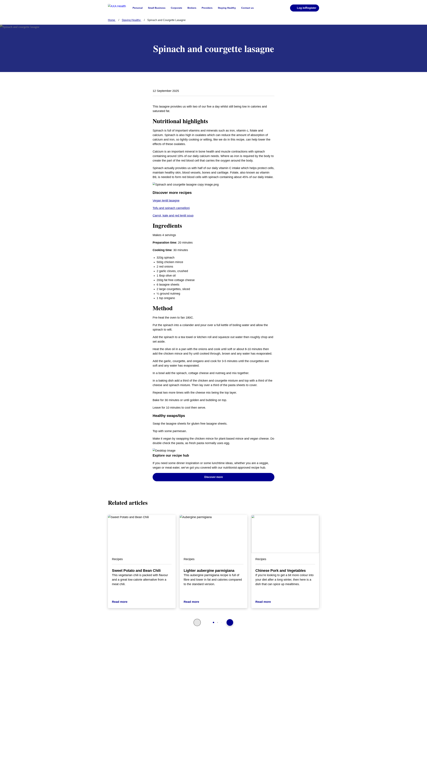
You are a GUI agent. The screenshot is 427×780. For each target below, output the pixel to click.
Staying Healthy (227, 8)
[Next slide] (230, 622)
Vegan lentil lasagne (166, 200)
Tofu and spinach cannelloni (171, 208)
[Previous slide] (197, 622)
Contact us (247, 8)
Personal (138, 8)
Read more (119, 601)
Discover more (213, 477)
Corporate (176, 8)
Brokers (191, 8)
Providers (207, 8)
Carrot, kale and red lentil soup (173, 215)
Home (112, 20)
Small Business (156, 8)
